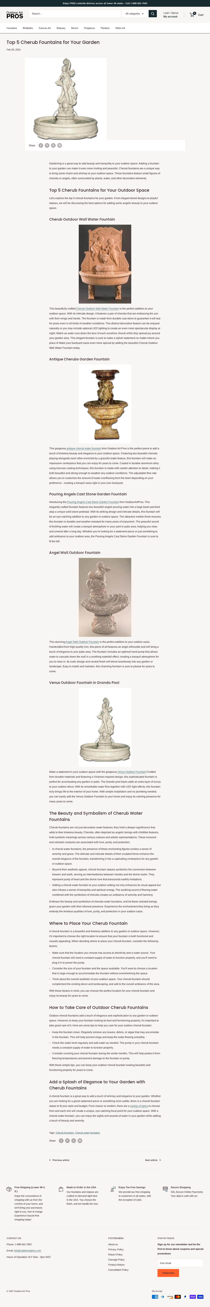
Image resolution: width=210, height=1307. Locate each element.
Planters (105, 28)
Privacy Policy (116, 1249)
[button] (191, 15)
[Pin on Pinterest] (47, 145)
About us (113, 1244)
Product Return (116, 1264)
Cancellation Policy (118, 1269)
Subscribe (168, 1273)
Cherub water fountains (87, 1132)
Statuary (60, 28)
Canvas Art (45, 28)
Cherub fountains (65, 1132)
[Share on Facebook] (41, 145)
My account (170, 16)
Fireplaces (89, 28)
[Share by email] (59, 145)
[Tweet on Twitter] (53, 145)
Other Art (120, 28)
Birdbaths (28, 28)
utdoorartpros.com (31, 1250)
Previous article (60, 1160)
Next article (151, 1160)
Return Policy (115, 1254)
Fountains (12, 28)
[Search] (153, 13)
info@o (17, 1250)
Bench (74, 28)
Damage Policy (116, 1259)
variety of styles (139, 1106)
